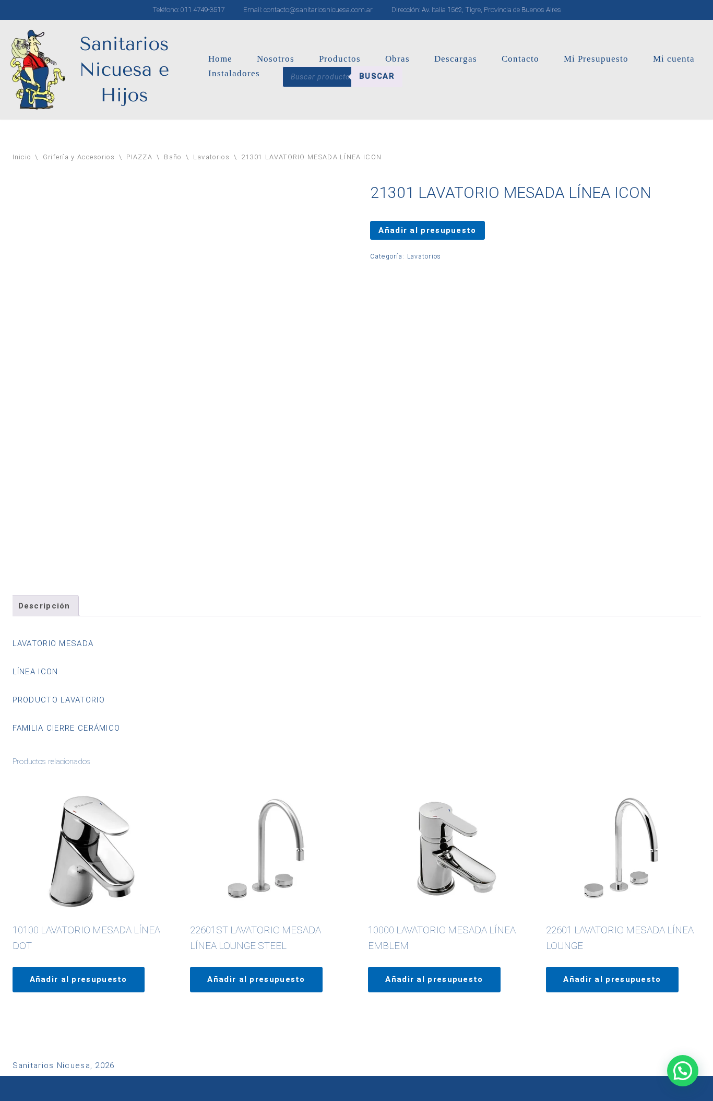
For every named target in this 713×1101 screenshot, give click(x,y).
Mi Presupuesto (596, 59)
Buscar (377, 76)
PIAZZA (139, 157)
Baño (172, 157)
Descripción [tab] (44, 606)
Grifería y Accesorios (79, 157)
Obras (397, 59)
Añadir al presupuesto (427, 230)
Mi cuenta (674, 59)
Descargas (455, 59)
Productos (340, 59)
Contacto (520, 59)
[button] (682, 1070)
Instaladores (234, 73)
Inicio (22, 157)
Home (220, 59)
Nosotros (275, 59)
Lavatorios (211, 157)
